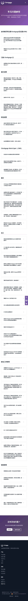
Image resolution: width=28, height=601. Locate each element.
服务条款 (16, 596)
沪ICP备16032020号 (6, 593)
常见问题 (3, 569)
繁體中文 (3, 581)
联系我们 (9, 529)
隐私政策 (11, 596)
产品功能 (3, 554)
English (3, 579)
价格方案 (3, 556)
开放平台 (3, 559)
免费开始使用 (17, 529)
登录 (2, 563)
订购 (2, 561)
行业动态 (3, 573)
